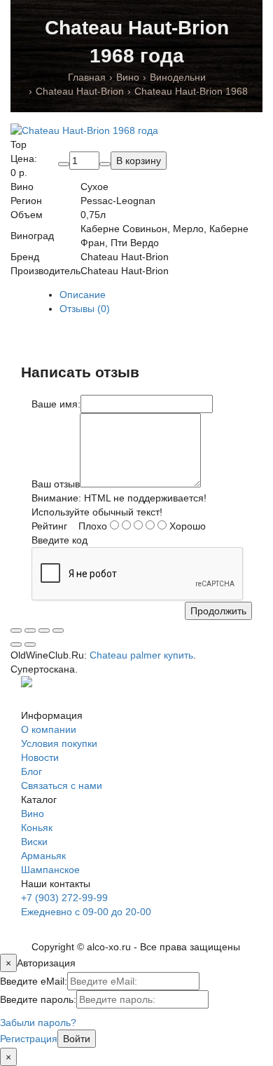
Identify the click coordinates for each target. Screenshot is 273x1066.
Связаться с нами (61, 785)
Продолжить (218, 610)
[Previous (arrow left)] (16, 644)
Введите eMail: (33, 981)
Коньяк (36, 827)
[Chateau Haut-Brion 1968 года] (84, 129)
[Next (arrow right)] (30, 644)
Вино (32, 813)
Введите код (59, 540)
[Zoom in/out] (58, 630)
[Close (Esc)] (16, 630)
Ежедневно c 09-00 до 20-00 (86, 911)
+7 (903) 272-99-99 (64, 897)
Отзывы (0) (84, 308)
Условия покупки (59, 743)
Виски (34, 841)
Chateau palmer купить (141, 655)
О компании (48, 729)
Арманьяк (43, 855)
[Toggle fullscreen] (44, 630)
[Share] (30, 630)
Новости (40, 757)
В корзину (138, 160)
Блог (31, 771)
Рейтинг (49, 526)
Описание (82, 294)
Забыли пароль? (38, 1022)
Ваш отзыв (55, 484)
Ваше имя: (55, 404)
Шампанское (50, 869)
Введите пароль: (38, 999)
